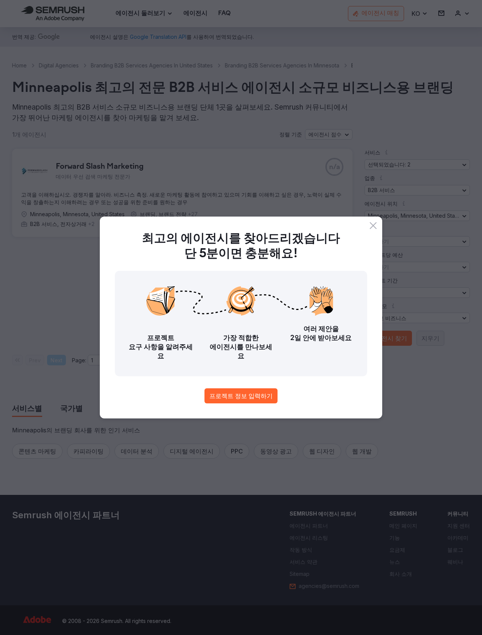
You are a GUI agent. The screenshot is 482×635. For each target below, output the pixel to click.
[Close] (373, 226)
